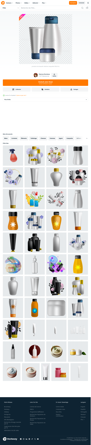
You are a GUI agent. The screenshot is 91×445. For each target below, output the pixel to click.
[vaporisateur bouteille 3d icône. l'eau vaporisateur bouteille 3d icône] (13, 155)
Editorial (35, 3)
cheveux (43, 138)
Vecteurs (8, 3)
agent (61, 138)
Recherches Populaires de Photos (37, 419)
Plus (43, 3)
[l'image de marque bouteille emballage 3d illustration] (60, 372)
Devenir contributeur (58, 415)
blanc (6, 138)
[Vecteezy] (3, 3)
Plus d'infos (7, 99)
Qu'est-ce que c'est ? (21, 95)
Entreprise (7, 414)
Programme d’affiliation (36, 412)
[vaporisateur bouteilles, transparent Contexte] (13, 351)
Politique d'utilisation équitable (77, 440)
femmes (52, 138)
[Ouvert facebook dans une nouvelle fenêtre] (21, 439)
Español (82, 409)
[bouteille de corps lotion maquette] (35, 351)
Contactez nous (59, 409)
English (82, 407)
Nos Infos (57, 412)
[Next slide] (84, 138)
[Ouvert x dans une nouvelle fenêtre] (35, 439)
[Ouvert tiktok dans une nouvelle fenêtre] (32, 439)
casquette (70, 138)
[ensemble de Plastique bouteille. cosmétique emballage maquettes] (78, 330)
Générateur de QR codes (11, 430)
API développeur (9, 419)
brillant (79, 138)
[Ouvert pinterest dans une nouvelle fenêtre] (29, 439)
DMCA (31, 409)
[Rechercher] (81, 8)
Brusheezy (7, 407)
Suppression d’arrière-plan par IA (12, 427)
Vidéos (26, 3)
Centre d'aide (59, 407)
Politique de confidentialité (80, 439)
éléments (24, 138)
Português (83, 412)
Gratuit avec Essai (45, 83)
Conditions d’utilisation (65, 439)
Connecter (80, 3)
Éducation (7, 417)
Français (82, 417)
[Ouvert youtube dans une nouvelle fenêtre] (38, 439)
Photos (18, 3)
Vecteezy (6, 409)
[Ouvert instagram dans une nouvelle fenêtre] (23, 439)
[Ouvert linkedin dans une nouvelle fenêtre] (26, 439)
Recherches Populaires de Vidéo (37, 423)
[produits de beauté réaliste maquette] (35, 155)
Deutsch (82, 414)
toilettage (34, 138)
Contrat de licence (34, 407)
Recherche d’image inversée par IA (9, 423)
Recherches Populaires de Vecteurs (37, 415)
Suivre (53, 76)
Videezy (6, 412)
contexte (14, 138)
